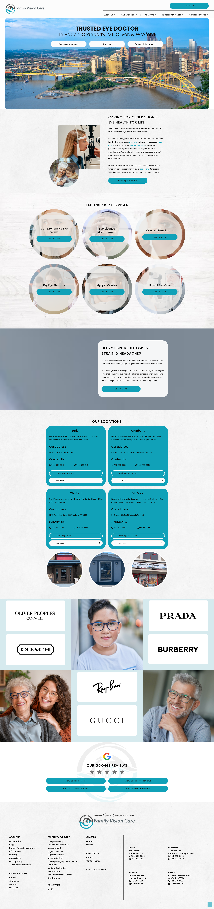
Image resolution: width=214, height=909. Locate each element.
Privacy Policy (15, 861)
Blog (11, 844)
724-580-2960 (120, 465)
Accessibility (15, 858)
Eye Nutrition (54, 871)
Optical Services (197, 14)
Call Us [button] (188, 5)
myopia (133, 142)
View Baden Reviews (76, 781)
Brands (89, 857)
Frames (90, 841)
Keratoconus (54, 878)
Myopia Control (55, 858)
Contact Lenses (93, 861)
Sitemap (13, 854)
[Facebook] (49, 889)
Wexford (13, 884)
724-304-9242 (57, 465)
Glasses (107, 44)
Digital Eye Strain (56, 854)
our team (144, 169)
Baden (12, 877)
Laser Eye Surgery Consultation (62, 861)
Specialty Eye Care (171, 14)
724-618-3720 (57, 527)
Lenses (89, 844)
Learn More (121, 389)
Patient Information (145, 44)
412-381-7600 (120, 527)
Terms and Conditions (20, 864)
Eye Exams (149, 14)
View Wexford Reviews (138, 788)
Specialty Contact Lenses (60, 874)
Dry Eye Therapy (55, 841)
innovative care (137, 145)
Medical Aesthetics (57, 868)
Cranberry (14, 881)
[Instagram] (52, 889)
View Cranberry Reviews (138, 781)
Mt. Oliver (13, 887)
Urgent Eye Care (55, 851)
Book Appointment (69, 44)
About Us (108, 14)
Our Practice (15, 841)
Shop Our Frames (96, 869)
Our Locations (128, 14)
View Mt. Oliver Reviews (76, 788)
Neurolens (52, 864)
